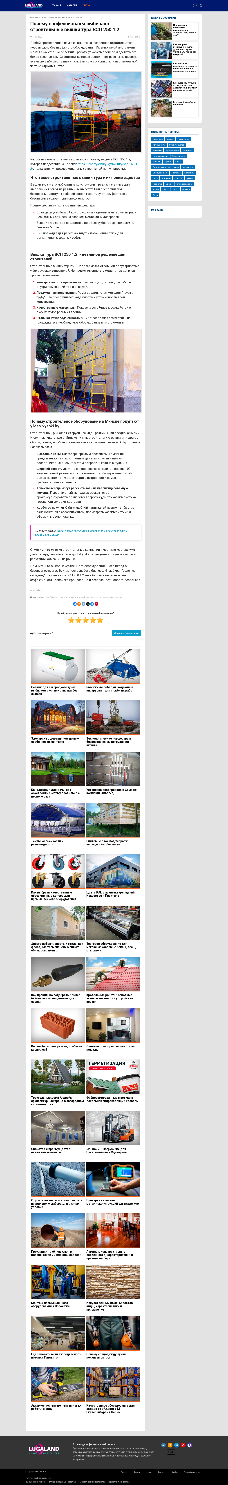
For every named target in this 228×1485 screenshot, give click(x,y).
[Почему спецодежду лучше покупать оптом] (113, 1333)
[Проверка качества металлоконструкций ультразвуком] (113, 1179)
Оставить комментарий (126, 633)
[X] (88, 604)
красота (178, 178)
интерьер (187, 150)
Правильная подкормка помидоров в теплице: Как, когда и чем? (185, 30)
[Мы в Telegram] (176, 1445)
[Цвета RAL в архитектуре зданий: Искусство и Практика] (113, 871)
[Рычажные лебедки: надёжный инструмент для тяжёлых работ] (113, 666)
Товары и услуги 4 (73, 17)
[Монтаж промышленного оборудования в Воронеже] (58, 1282)
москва (186, 189)
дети (155, 178)
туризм (168, 161)
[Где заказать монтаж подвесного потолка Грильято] (58, 1333)
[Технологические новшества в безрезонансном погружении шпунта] (113, 717)
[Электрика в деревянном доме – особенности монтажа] (58, 717)
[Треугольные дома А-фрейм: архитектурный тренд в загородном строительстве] (58, 1076)
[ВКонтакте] (75, 604)
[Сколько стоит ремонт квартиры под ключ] (113, 1025)
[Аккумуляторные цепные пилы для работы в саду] (58, 1384)
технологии (183, 139)
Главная (34, 17)
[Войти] (201, 5)
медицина (188, 167)
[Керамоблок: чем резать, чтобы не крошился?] (58, 1025)
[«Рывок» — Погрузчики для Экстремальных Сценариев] (113, 1128)
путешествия (172, 150)
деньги (189, 178)
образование (178, 156)
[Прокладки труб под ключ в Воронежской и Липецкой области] (58, 1230)
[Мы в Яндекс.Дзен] (183, 1445)
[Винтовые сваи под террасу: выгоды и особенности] (113, 820)
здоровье (158, 139)
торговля (176, 172)
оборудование (160, 172)
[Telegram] (83, 604)
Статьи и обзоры (56, 17)
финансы (157, 150)
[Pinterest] (96, 604)
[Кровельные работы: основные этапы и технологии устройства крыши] (113, 974)
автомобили (159, 145)
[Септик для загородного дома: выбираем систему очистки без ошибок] (58, 666)
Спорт (178, 161)
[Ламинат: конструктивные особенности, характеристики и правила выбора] (113, 1230)
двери (169, 184)
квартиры (189, 172)
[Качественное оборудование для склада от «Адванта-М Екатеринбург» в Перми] (113, 1384)
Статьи (42, 17)
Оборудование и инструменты (64, 597)
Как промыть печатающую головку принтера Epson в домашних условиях (185, 67)
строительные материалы (166, 167)
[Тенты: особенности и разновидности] (58, 820)
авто (155, 195)
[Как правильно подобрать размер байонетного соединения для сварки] (58, 974)
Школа (175, 189)
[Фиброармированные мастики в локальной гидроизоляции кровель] (113, 1076)
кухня (165, 189)
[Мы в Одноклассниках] (170, 1445)
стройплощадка (86, 597)
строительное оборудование (109, 597)
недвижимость (160, 156)
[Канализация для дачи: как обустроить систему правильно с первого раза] (58, 769)
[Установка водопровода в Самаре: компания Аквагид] (113, 769)
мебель (156, 161)
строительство (176, 145)
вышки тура (43, 597)
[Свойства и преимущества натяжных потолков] (58, 1128)
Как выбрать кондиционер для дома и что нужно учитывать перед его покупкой (185, 49)
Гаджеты (157, 184)
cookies (45, 1482)
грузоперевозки (184, 184)
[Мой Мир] (92, 604)
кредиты (166, 178)
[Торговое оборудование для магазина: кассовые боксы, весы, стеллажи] (113, 923)
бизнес (170, 139)
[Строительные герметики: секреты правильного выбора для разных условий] (58, 1179)
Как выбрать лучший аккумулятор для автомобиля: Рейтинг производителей (185, 86)
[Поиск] (195, 5)
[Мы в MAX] (189, 1445)
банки (156, 189)
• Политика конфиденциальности (38, 1478)
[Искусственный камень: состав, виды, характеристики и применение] (113, 1282)
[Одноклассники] (79, 604)
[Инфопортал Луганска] (34, 8)
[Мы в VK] (163, 1445)
